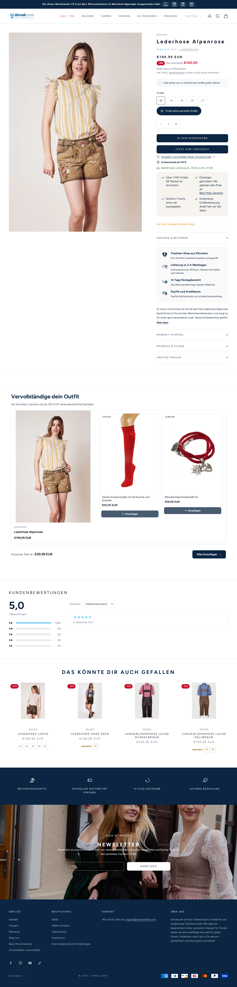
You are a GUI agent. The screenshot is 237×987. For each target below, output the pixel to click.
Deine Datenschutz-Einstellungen (71, 944)
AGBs (55, 919)
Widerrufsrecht (60, 925)
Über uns (14, 937)
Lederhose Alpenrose (28, 532)
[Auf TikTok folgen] (39, 963)
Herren (124, 16)
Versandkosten (177, 72)
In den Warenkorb (192, 138)
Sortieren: (75, 604)
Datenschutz (59, 931)
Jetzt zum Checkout (192, 149)
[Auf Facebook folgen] (11, 963)
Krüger (162, 34)
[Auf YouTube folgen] (30, 963)
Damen (106, 16)
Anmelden (148, 866)
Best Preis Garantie (211, 193)
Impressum (58, 937)
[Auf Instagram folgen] (20, 963)
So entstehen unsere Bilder (25, 950)
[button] (178, 49)
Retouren (14, 931)
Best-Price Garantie (20, 944)
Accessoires (147, 16)
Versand (14, 925)
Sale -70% (67, 16)
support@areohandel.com (140, 919)
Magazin (170, 16)
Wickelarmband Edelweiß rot (181, 497)
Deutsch (192, 16)
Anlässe (88, 16)
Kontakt (13, 919)
